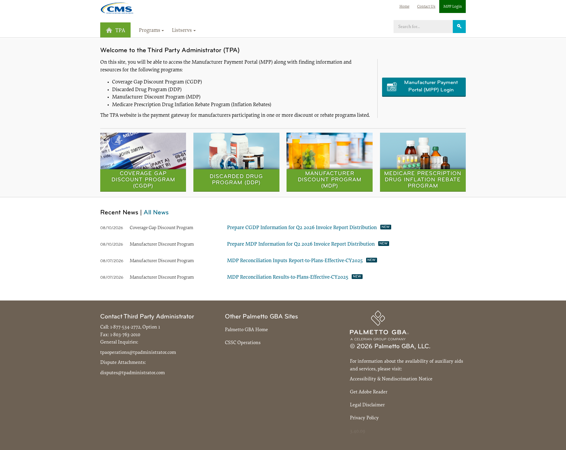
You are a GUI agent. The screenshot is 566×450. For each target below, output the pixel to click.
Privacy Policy (364, 418)
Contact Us (426, 7)
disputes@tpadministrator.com (132, 372)
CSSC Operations (243, 342)
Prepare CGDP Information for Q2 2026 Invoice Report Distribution (302, 228)
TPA (120, 31)
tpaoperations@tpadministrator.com (138, 352)
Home (404, 7)
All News (156, 212)
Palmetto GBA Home (246, 329)
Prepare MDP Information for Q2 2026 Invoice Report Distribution (301, 244)
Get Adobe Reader (368, 392)
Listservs (182, 30)
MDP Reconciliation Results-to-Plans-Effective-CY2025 (287, 277)
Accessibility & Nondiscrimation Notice (391, 379)
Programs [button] (149, 30)
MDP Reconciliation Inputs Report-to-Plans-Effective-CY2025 (295, 261)
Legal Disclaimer (367, 405)
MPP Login (452, 7)
